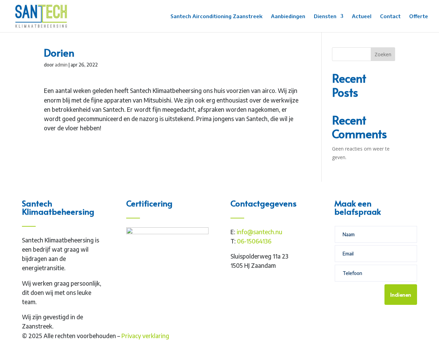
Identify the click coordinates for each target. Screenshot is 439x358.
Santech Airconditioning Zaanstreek (216, 16)
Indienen (400, 294)
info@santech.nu (259, 232)
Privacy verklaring (145, 335)
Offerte (418, 16)
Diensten (325, 16)
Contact (390, 16)
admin (61, 65)
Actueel (361, 16)
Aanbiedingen (288, 16)
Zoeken (383, 54)
